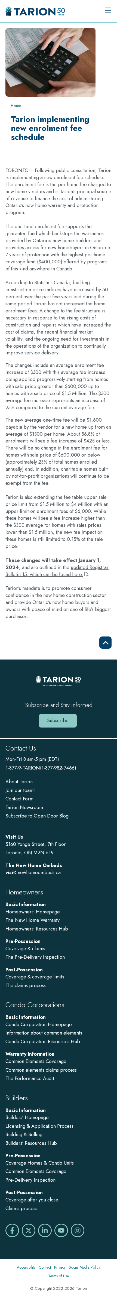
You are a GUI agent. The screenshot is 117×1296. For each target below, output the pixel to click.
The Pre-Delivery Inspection (35, 957)
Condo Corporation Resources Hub (42, 1041)
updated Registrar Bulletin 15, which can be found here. (57, 571)
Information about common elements (43, 1032)
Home (16, 106)
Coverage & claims (26, 948)
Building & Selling (23, 1134)
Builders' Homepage (27, 1117)
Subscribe (58, 720)
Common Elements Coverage (35, 1061)
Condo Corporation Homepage (38, 1024)
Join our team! (20, 790)
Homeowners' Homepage (32, 911)
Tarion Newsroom (24, 807)
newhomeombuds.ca (39, 872)
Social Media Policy (84, 1267)
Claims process (21, 1208)
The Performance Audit (29, 1078)
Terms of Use (58, 1276)
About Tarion (19, 781)
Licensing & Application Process (39, 1126)
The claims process (25, 985)
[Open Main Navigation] (108, 11)
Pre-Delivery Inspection (30, 1180)
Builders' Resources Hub (31, 1143)
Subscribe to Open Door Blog (37, 815)
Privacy (60, 1267)
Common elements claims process (41, 1070)
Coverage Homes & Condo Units (39, 1162)
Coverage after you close (31, 1199)
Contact (45, 1267)
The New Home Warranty (32, 920)
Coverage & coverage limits (34, 976)
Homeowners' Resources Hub (36, 928)
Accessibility (26, 1267)
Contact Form (19, 798)
